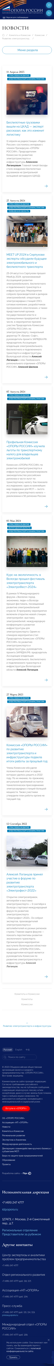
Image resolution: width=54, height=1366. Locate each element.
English (18, 1050)
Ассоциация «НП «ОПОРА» (15, 1122)
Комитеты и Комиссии (20, 35)
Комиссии (39, 35)
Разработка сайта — (15, 1173)
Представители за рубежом (21, 1234)
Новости (6, 1127)
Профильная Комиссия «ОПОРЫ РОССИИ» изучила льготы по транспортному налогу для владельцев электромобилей (25, 450)
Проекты (6, 1164)
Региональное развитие (13, 1135)
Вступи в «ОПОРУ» (15, 1108)
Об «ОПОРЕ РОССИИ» (13, 1118)
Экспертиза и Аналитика (14, 1140)
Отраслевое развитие (19, 76)
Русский (8, 1050)
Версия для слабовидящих (17, 17)
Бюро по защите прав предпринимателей (22, 1156)
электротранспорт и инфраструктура (26, 79)
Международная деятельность (17, 1144)
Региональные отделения (19, 1230)
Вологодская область (19, 528)
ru (49, 13)
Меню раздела (28, 50)
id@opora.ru (10, 1209)
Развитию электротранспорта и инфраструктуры (16, 38)
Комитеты (27, 999)
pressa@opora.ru (10, 1315)
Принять (13, 1357)
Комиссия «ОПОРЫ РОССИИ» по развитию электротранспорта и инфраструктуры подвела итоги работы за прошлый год (27, 753)
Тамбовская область (19, 211)
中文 (28, 1050)
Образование (8, 1160)
